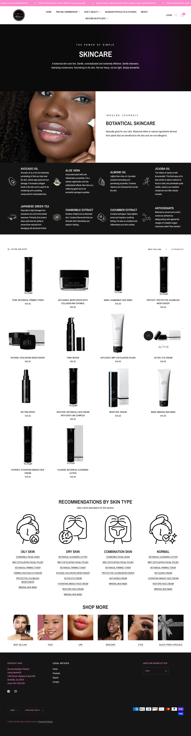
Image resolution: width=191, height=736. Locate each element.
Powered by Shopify (45, 721)
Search (55, 677)
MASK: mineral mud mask (163, 412)
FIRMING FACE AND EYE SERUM (28, 572)
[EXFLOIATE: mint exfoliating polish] (118, 333)
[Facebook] (10, 691)
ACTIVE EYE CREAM (73, 578)
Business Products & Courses (120, 11)
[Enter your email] (165, 670)
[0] (181, 15)
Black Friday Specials (170, 644)
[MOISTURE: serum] (118, 387)
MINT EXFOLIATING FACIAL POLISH (27, 562)
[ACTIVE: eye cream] (163, 333)
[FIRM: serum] (73, 333)
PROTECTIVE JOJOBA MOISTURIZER (118, 572)
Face (50, 644)
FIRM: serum (73, 357)
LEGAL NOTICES (61, 663)
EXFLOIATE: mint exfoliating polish (118, 357)
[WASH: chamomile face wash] (118, 275)
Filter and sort (19, 249)
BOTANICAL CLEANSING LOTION (72, 556)
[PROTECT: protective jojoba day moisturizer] (163, 275)
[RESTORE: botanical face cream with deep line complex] (73, 387)
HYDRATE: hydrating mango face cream (27, 471)
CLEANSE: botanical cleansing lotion (72, 471)
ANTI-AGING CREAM (118, 578)
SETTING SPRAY (28, 412)
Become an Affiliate (96, 18)
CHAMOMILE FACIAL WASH (28, 556)
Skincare (110, 644)
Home (48, 11)
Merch (144, 11)
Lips (80, 644)
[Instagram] (17, 691)
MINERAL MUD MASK (28, 587)
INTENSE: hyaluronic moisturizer (28, 357)
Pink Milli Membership (67, 11)
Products (56, 673)
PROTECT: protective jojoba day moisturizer (163, 301)
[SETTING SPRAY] (27, 387)
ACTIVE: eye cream (163, 357)
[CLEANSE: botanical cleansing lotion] (73, 445)
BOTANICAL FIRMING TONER (28, 567)
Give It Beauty (91, 11)
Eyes (140, 644)
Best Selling (20, 644)
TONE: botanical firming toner (28, 300)
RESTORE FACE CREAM (73, 589)
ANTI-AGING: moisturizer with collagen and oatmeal (73, 301)
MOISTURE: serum (118, 412)
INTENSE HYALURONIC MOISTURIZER (73, 572)
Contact (56, 681)
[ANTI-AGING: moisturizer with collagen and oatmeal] (73, 275)
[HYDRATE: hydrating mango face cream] (27, 445)
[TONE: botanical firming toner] (27, 275)
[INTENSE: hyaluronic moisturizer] (27, 333)
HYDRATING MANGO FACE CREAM (73, 583)
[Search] (176, 15)
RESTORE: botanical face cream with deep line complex (73, 413)
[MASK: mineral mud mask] (163, 387)
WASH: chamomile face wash (118, 300)
